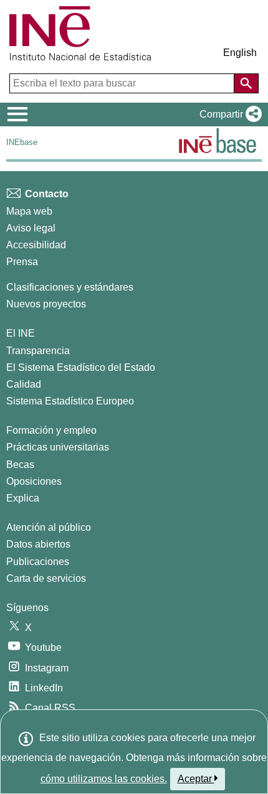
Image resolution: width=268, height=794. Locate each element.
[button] (228, 114)
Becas (20, 464)
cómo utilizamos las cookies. (104, 778)
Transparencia (38, 350)
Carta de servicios (46, 578)
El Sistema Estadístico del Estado (80, 367)
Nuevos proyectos (46, 304)
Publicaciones (37, 561)
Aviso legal (30, 228)
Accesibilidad (36, 245)
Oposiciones (34, 481)
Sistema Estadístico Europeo (70, 401)
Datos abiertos (38, 544)
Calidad (23, 384)
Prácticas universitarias (57, 447)
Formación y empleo (51, 430)
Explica (22, 498)
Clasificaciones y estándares (69, 287)
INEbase (21, 142)
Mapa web (29, 211)
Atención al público (48, 527)
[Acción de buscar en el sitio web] (246, 83)
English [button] (240, 52)
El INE (20, 333)
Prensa (22, 261)
